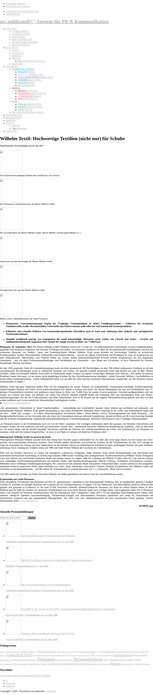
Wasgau (115, 663)
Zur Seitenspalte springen (18, 6)
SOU (15, 664)
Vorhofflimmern (103, 664)
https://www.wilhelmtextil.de (16, 403)
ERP (142, 652)
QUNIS (106, 660)
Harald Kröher (86, 655)
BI (37, 652)
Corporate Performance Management (83, 652)
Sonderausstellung (6, 664)
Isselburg (99, 655)
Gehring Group (74, 655)
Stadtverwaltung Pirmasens (37, 664)
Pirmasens (46, 659)
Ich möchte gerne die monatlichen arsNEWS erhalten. (25, 675)
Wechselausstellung (127, 664)
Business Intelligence (47, 652)
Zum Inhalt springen (15, 3)
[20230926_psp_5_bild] (11, 315)
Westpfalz (139, 664)
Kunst (135, 655)
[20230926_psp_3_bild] (11, 258)
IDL (93, 655)
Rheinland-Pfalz (117, 659)
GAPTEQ (64, 655)
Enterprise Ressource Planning (127, 652)
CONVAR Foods (63, 652)
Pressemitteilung (88, 659)
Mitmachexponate (6, 660)
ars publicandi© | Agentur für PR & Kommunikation (54, 21)
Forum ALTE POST (19, 655)
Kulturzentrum (123, 655)
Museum (33, 660)
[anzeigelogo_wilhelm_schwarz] (11, 286)
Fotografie (37, 655)
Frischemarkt (55, 655)
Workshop (146, 664)
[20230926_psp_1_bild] (11, 200)
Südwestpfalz (92, 664)
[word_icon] (11, 172)
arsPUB (24, 652)
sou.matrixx (22, 664)
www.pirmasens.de (28, 501)
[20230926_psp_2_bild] (11, 229)
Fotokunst (46, 655)
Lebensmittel (142, 655)
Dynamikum (107, 651)
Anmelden (51, 691)
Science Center (133, 659)
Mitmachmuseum (21, 659)
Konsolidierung (108, 655)
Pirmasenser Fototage (64, 660)
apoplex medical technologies (10, 652)
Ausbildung (32, 652)
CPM (98, 652)
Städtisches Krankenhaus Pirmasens (67, 663)
